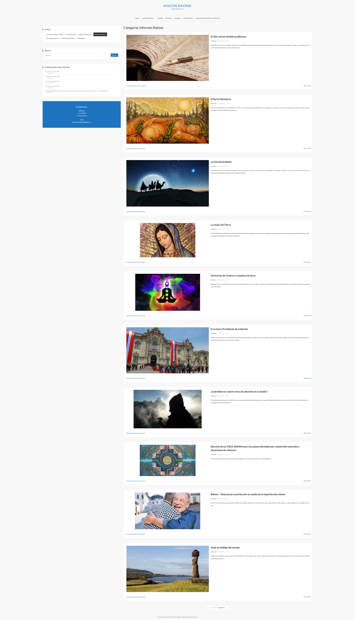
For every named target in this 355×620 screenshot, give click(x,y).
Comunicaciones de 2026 (52, 71)
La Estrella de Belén (221, 161)
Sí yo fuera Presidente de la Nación (229, 329)
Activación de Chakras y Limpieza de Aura (233, 275)
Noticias (168, 18)
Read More (307, 86)
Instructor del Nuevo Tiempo (54, 34)
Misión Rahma (178, 6)
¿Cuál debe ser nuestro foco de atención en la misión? (239, 391)
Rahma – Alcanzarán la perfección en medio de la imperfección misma (248, 494)
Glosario (177, 18)
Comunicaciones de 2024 (52, 86)
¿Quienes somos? (147, 18)
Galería (160, 18)
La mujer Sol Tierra (221, 224)
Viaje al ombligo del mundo (225, 547)
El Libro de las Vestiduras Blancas (228, 36)
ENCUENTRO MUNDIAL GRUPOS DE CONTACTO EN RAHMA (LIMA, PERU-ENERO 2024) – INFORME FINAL (77, 91)
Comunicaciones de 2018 (52, 76)
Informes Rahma (131, 86)
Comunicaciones (71, 34)
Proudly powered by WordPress (166, 617)
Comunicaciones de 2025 (52, 81)
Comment (142, 86)
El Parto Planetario (221, 99)
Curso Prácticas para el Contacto (208, 18)
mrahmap (213, 41)
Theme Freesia (193, 617)
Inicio (137, 18)
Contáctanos (188, 18)
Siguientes (221, 607)
